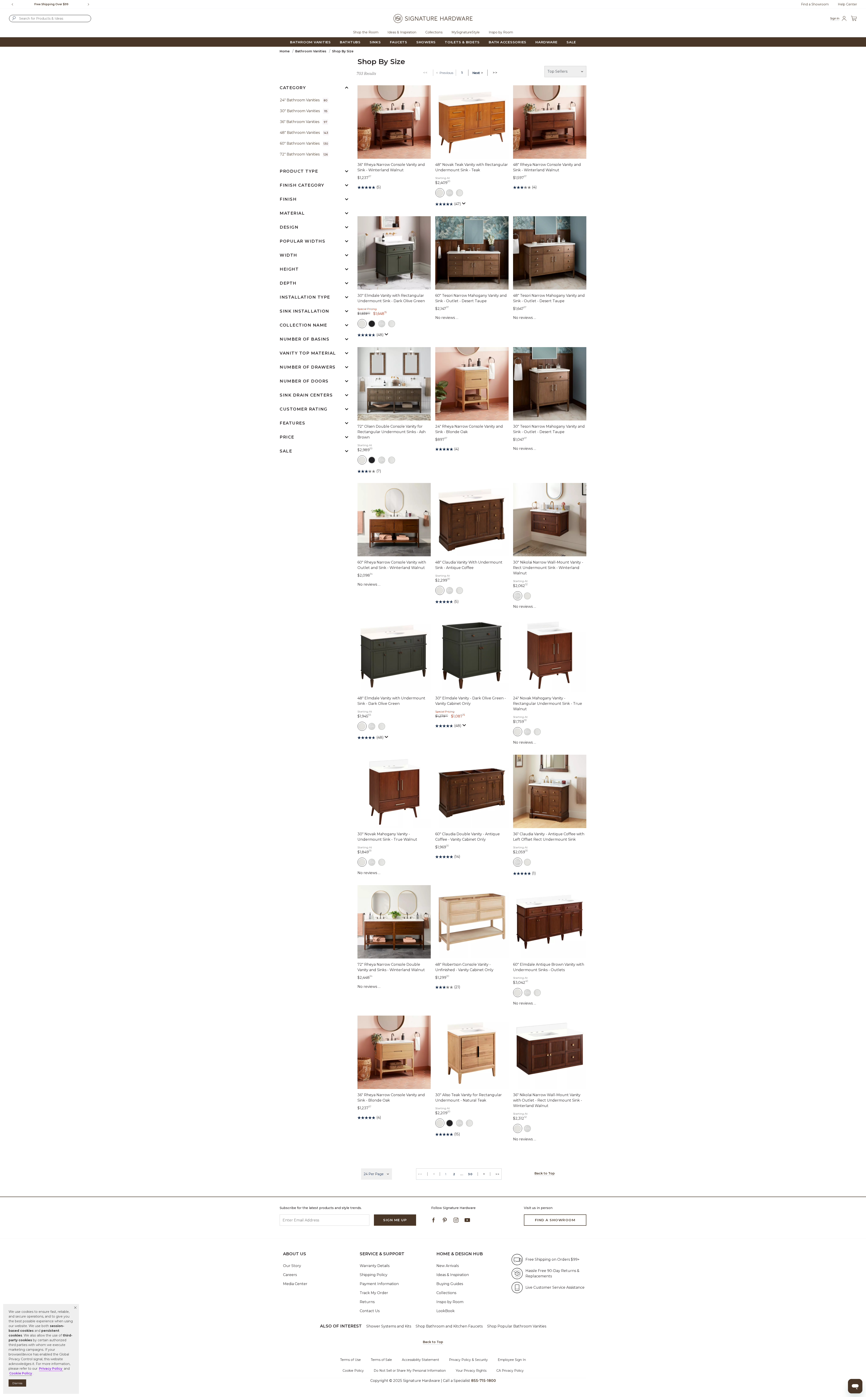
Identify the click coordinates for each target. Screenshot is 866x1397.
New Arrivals (447, 1266)
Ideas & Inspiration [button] (401, 32)
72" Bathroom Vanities (304, 154)
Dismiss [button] (17, 1383)
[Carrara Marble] (449, 192)
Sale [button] (571, 42)
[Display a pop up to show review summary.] (464, 204)
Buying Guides (449, 1284)
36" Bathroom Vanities (303, 122)
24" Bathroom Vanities (303, 100)
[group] (51, 4)
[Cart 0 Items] (854, 18)
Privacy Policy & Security (468, 1360)
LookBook (445, 1311)
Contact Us (370, 1311)
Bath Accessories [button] (507, 42)
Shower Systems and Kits (388, 1326)
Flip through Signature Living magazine (51, 4)
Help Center (847, 4)
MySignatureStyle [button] (465, 32)
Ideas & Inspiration (452, 1275)
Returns (367, 1302)
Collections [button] (433, 32)
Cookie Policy (353, 1371)
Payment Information (379, 1284)
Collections (446, 1293)
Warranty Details (374, 1266)
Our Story (292, 1266)
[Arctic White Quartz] (439, 192)
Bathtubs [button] (350, 42)
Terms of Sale (381, 1360)
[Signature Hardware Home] (433, 18)
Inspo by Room (449, 1302)
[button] (75, 1307)
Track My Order (374, 1293)
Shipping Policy (373, 1275)
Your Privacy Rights (471, 1371)
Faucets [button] (398, 42)
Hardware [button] (546, 42)
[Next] (90, 4)
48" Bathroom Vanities (304, 132)
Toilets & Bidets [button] (462, 42)
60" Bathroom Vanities (304, 143)
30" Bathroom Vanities (303, 111)
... (461, 1174)
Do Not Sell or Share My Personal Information (410, 1371)
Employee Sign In (512, 1360)
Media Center (295, 1284)
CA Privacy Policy (510, 1371)
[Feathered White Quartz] (459, 192)
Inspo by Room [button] (501, 32)
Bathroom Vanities (310, 51)
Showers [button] (426, 42)
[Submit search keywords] (14, 18)
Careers (290, 1275)
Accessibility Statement (420, 1360)
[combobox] (50, 18)
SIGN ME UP (395, 1220)
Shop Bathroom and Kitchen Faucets (449, 1326)
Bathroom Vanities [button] (310, 42)
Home (285, 51)
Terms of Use (350, 1360)
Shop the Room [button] (365, 32)
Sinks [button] (375, 42)
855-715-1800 (483, 1380)
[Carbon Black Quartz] (371, 323)
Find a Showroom (815, 4)
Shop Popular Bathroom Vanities (516, 1326)
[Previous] (12, 4)
